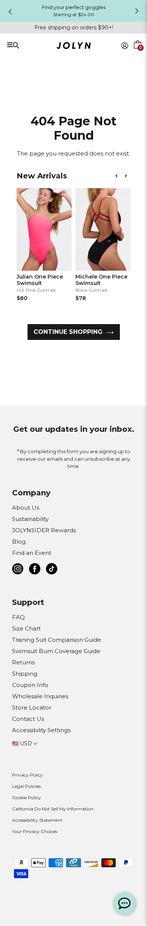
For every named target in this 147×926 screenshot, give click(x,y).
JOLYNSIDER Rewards (44, 530)
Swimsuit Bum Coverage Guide (56, 651)
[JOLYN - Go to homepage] (74, 47)
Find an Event (31, 552)
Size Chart (26, 628)
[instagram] (17, 570)
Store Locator (31, 707)
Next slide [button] (136, 10)
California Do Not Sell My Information (52, 809)
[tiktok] (51, 570)
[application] (124, 903)
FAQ (18, 617)
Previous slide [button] (10, 11)
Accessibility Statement (37, 820)
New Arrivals (42, 175)
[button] (138, 54)
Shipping (24, 673)
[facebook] (34, 570)
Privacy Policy (27, 775)
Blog (19, 541)
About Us (25, 507)
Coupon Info (30, 684)
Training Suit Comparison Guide (56, 639)
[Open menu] (34, 45)
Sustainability (30, 518)
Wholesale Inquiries (40, 696)
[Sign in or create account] (124, 45)
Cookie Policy (26, 797)
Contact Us (28, 718)
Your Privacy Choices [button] (34, 831)
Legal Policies (26, 786)
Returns (23, 662)
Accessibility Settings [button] (41, 730)
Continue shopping (68, 331)
